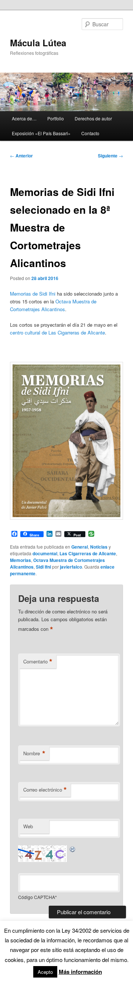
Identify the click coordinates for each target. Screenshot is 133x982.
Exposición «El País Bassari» (41, 133)
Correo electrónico (45, 790)
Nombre (34, 753)
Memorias (20, 560)
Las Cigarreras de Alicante (87, 553)
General (79, 546)
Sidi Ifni (43, 566)
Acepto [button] (45, 971)
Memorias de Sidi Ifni (32, 293)
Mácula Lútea (38, 42)
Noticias (99, 546)
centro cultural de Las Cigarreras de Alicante (57, 332)
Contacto (90, 133)
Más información (80, 972)
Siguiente (110, 155)
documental (45, 553)
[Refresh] (73, 849)
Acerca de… (24, 118)
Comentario (37, 662)
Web (28, 826)
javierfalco (71, 566)
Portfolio (55, 118)
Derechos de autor (93, 118)
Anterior (21, 155)
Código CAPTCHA (36, 897)
